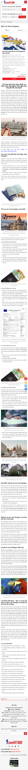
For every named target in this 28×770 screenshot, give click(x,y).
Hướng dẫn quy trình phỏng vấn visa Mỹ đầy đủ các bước (13, 690)
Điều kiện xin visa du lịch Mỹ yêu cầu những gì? (12, 673)
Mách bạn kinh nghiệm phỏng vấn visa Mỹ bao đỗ (13, 692)
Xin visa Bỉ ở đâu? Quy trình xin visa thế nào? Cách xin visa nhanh (14, 648)
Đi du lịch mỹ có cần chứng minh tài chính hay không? (14, 675)
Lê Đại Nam (20, 707)
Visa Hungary (9, 21)
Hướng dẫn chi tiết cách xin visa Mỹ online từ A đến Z (13, 679)
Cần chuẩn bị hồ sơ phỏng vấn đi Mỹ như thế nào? (13, 677)
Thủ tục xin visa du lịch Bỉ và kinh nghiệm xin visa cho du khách (14, 652)
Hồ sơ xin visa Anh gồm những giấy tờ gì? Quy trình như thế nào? (14, 659)
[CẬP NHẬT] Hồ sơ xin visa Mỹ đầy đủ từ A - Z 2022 (13, 645)
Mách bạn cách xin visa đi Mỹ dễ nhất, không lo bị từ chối (14, 685)
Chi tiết (14, 79)
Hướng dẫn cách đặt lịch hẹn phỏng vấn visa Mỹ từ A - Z (14, 687)
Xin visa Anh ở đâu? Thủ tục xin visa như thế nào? (13, 671)
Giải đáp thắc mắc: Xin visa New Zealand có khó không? (14, 683)
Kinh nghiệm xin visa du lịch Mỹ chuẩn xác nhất (12, 669)
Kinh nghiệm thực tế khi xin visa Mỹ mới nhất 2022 (13, 662)
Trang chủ (3, 21)
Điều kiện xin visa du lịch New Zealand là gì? (12, 681)
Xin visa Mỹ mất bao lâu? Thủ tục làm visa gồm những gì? (14, 666)
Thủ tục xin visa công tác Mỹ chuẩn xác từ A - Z (12, 664)
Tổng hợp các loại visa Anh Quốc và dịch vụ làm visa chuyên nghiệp (13, 655)
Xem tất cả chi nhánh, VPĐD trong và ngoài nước (14, 719)
